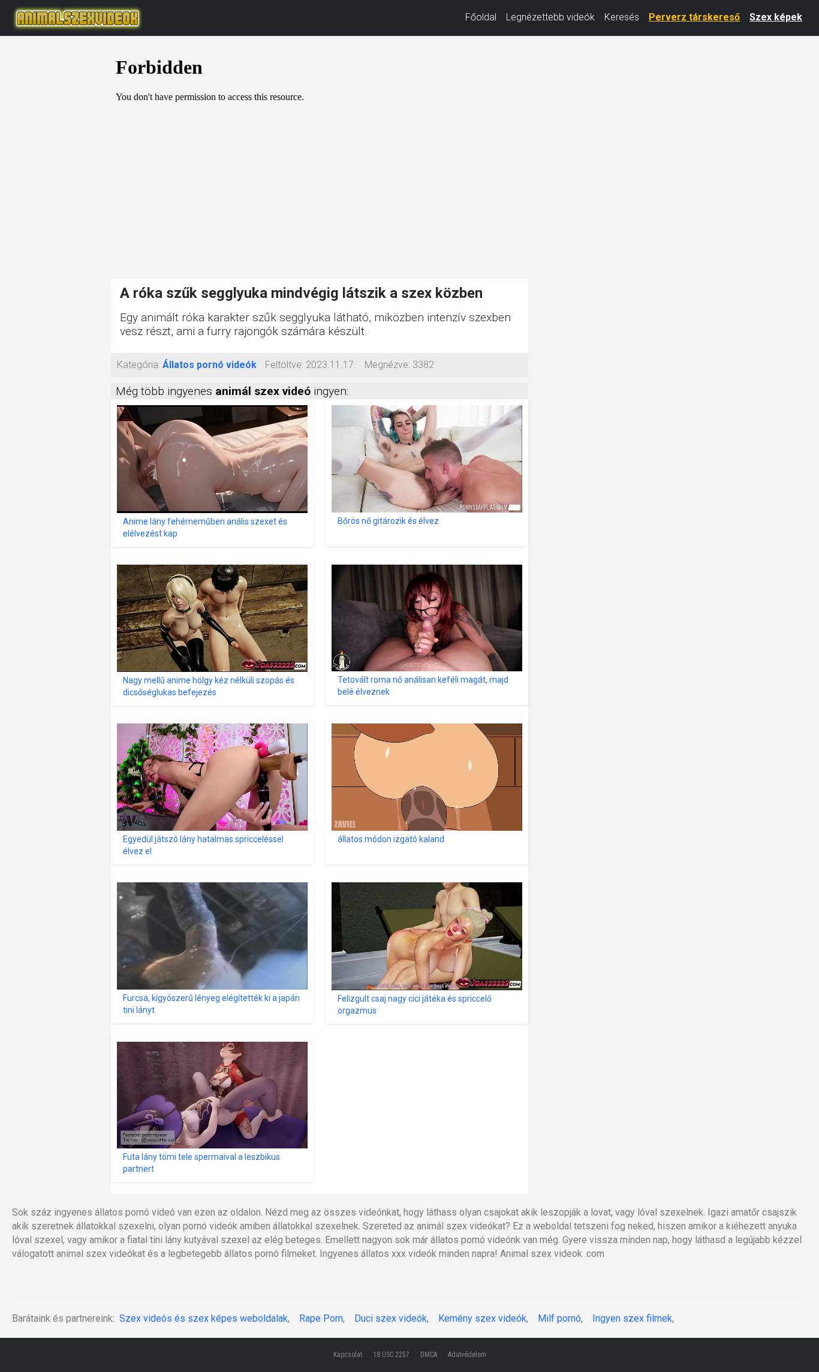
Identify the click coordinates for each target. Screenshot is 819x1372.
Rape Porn (321, 1318)
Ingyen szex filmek (632, 1318)
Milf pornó (559, 1318)
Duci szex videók (390, 1318)
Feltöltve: (284, 364)
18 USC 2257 (391, 1354)
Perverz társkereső (694, 17)
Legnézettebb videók (550, 17)
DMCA (428, 1354)
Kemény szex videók (482, 1318)
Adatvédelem (467, 1354)
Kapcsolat (347, 1354)
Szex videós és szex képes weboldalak (203, 1318)
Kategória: (138, 364)
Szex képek (775, 17)
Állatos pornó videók (209, 364)
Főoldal (480, 17)
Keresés (621, 17)
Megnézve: (387, 364)
